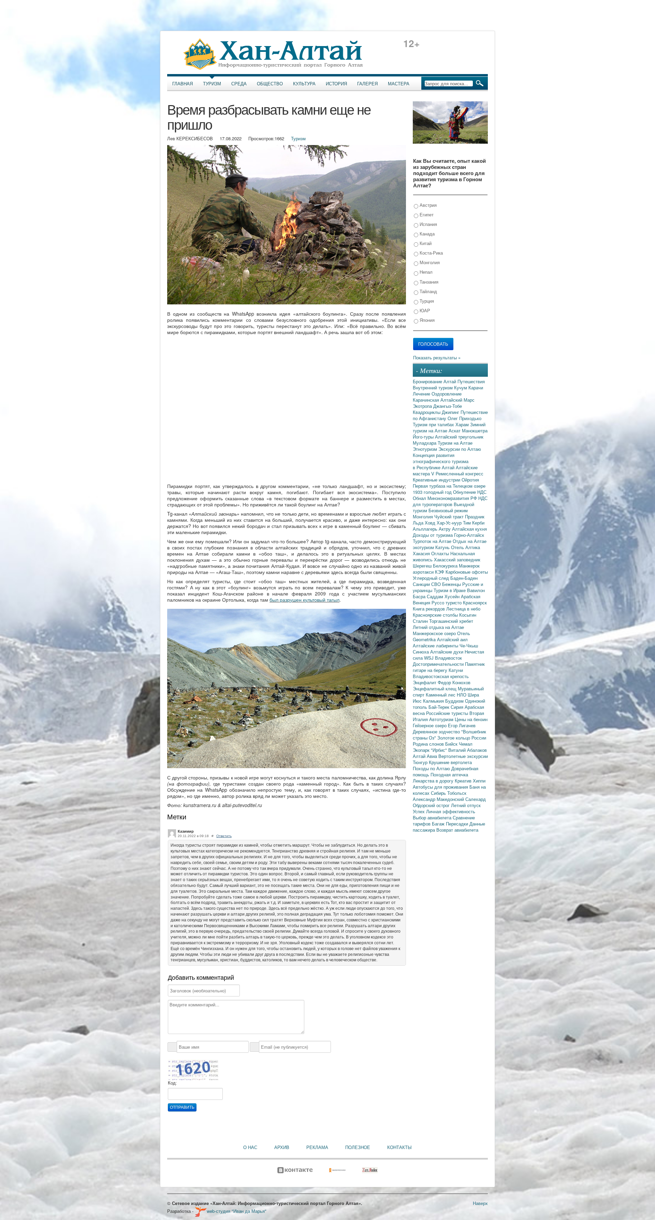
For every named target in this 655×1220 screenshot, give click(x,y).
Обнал (420, 498)
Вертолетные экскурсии (463, 756)
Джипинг (451, 412)
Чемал (465, 744)
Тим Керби (473, 522)
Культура (304, 84)
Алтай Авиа (425, 756)
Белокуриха (446, 565)
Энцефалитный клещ (435, 688)
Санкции (422, 584)
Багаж (439, 823)
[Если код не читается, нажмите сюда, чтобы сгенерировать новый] (193, 1069)
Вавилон (476, 590)
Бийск (452, 744)
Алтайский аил (452, 639)
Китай (425, 243)
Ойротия (470, 479)
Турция (426, 301)
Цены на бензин (471, 719)
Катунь (443, 547)
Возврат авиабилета (457, 830)
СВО (436, 584)
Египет (426, 214)
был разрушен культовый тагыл (304, 599)
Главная (182, 84)
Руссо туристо (447, 602)
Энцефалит (425, 682)
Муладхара (425, 443)
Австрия (427, 205)
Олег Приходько (464, 418)
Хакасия (422, 553)
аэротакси (424, 572)
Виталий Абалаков (467, 750)
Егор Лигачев (462, 725)
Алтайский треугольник (459, 436)
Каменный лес (441, 694)
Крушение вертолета (450, 762)
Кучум (461, 387)
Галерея (367, 84)
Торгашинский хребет (451, 621)
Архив (281, 1147)
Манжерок (469, 565)
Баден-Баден (464, 578)
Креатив (464, 780)
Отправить (182, 1107)
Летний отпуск (466, 805)
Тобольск (456, 793)
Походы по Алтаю (432, 768)
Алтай (450, 381)
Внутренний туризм (433, 387)
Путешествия (471, 381)
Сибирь (439, 793)
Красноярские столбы (436, 615)
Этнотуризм (425, 449)
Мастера (398, 84)
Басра (420, 596)
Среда (239, 84)
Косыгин (467, 615)
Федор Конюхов (454, 682)
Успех (419, 811)
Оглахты (440, 553)
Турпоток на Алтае (433, 541)
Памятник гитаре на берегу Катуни (449, 667)
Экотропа (423, 406)
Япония (426, 320)
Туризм (212, 84)
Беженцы (452, 584)
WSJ (429, 658)
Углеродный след (431, 578)
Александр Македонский (439, 799)
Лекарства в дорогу (434, 780)
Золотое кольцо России (461, 737)
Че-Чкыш (469, 645)
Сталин (421, 621)
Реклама (317, 1147)
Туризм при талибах (434, 424)
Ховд (431, 522)
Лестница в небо (463, 608)
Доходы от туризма (433, 535)
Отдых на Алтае (469, 541)
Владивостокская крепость (441, 676)
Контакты (399, 1147)
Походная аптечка (449, 774)
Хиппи (479, 780)
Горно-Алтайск (469, 535)
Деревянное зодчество (437, 731)
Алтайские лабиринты (436, 645)
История (336, 84)
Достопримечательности (439, 664)
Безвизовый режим (448, 510)
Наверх (480, 1203)
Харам (462, 424)
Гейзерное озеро (430, 725)
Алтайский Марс (457, 400)
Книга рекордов (429, 608)
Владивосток (448, 658)
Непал (425, 272)
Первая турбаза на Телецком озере (449, 486)
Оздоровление (447, 393)
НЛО (462, 694)
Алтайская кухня (469, 529)
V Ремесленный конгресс (457, 473)
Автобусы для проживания (441, 787)
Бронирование (428, 381)
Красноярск (475, 602)
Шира (473, 694)
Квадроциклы (427, 412)
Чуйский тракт (449, 516)
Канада (426, 233)
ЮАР (424, 310)
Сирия (458, 707)
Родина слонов (429, 744)
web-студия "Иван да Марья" (236, 1211)
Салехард (475, 799)
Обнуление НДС (469, 492)
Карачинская (426, 400)
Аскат (455, 430)
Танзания (428, 281)
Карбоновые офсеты (467, 572)
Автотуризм (442, 719)
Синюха (421, 651)
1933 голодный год (433, 492)
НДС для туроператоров (450, 501)
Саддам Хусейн (444, 596)
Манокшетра (474, 430)
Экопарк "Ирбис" (430, 750)
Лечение (422, 393)
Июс (418, 701)
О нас (250, 1147)
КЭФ (440, 572)
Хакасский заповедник (457, 559)
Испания (427, 224)
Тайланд (427, 291)
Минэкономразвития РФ (452, 498)
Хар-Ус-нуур (450, 522)
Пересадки (457, 823)
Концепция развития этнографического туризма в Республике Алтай (440, 461)
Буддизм (455, 701)
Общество (270, 84)
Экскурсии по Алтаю (459, 449)
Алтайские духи (447, 651)
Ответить (224, 836)
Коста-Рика (430, 252)
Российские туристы (447, 713)
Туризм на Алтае (455, 443)
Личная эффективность (450, 811)
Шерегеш (423, 565)
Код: (172, 1083)
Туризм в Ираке (450, 590)
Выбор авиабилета (433, 817)
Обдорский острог (432, 805)
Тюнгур (421, 762)
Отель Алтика (465, 547)
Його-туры (424, 436)
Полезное (357, 1147)
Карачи (475, 387)
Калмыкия (434, 701)
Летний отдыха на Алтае (438, 627)
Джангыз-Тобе (447, 406)
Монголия (429, 262)
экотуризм (424, 547)
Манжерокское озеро (435, 633)
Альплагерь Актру (432, 529)
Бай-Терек (439, 707)
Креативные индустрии (437, 479)
